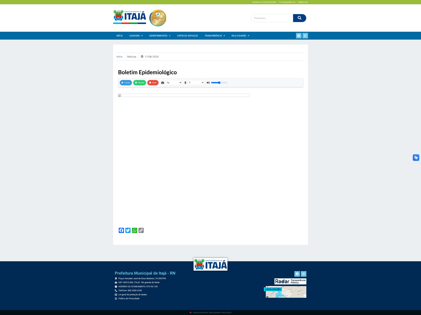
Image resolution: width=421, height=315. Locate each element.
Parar (154, 83)
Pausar (141, 83)
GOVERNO (134, 36)
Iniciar (127, 83)
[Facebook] (299, 35)
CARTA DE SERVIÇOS (187, 36)
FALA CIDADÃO (239, 36)
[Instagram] (305, 35)
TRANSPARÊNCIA (213, 36)
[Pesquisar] (299, 18)
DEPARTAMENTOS (158, 36)
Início (119, 36)
